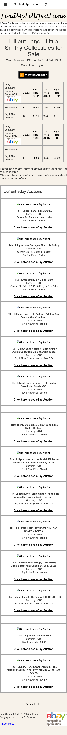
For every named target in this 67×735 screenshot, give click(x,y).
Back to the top (33, 704)
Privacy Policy (7, 723)
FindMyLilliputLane (25, 4)
